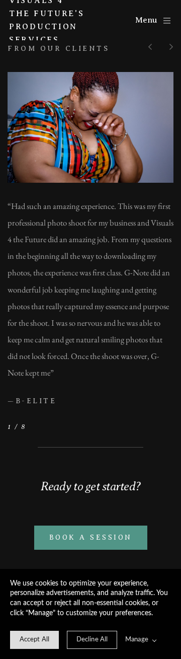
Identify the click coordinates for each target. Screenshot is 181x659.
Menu (146, 20)
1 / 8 (17, 426)
